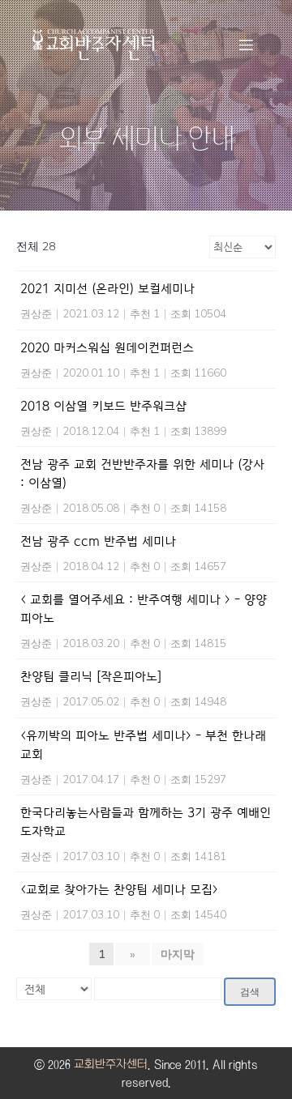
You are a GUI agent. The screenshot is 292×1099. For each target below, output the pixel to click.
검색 (250, 992)
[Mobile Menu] (246, 44)
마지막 (178, 954)
